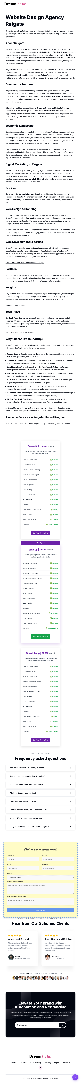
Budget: (10, 873)
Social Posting (35, 1063)
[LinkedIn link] (40, 1068)
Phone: (44, 855)
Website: (45, 864)
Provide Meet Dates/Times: (17, 896)
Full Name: (11, 855)
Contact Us (66, 1063)
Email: (9, 864)
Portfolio (14, 1063)
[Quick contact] (75, 1077)
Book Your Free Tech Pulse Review (20, 332)
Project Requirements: (15, 881)
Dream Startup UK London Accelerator (44, 1079)
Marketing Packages (51, 1063)
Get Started (40, 910)
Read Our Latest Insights (15, 305)
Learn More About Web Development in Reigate (25, 263)
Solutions (24, 1063)
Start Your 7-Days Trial (40, 533)
